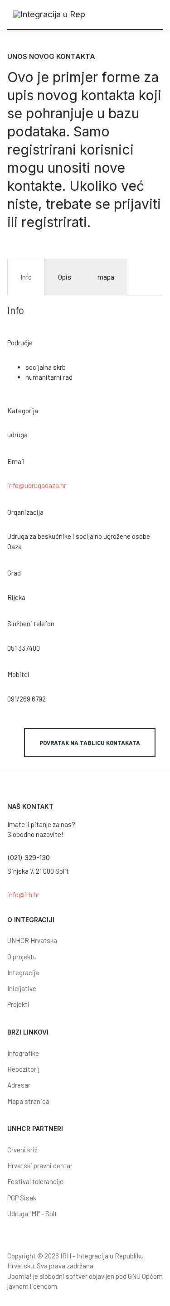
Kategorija (22, 410)
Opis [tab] (64, 277)
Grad (14, 573)
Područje (20, 343)
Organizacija (25, 512)
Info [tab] (26, 277)
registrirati (54, 222)
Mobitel (18, 674)
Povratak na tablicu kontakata (89, 742)
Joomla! (19, 1276)
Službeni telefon (30, 623)
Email (15, 461)
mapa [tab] (105, 277)
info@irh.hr (23, 894)
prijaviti (137, 204)
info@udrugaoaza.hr (36, 485)
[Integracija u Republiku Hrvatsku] (49, 14)
